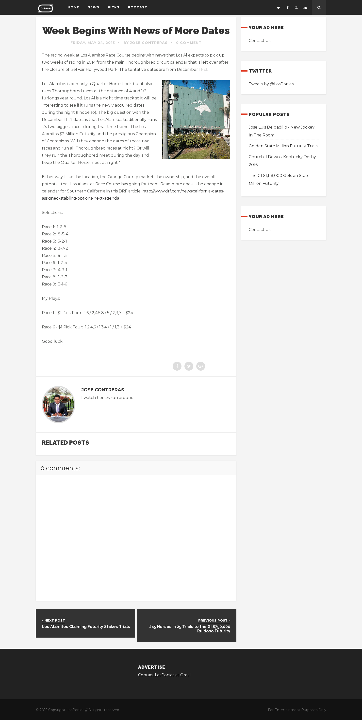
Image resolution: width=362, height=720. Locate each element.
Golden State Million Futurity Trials (283, 146)
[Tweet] (188, 366)
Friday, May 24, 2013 (92, 42)
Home (73, 7)
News (93, 7)
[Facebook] (287, 7)
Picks (113, 7)
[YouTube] (296, 7)
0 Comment (189, 42)
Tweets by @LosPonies (271, 84)
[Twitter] (278, 7)
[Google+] (200, 366)
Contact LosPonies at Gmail (165, 675)
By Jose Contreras (145, 42)
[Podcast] (305, 7)
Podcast (137, 7)
